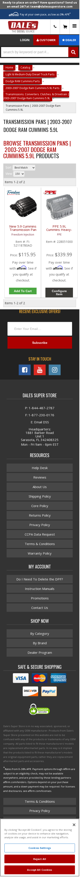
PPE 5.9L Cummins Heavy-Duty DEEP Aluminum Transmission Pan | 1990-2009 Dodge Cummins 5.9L (59, 230)
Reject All (39, 859)
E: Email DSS (40, 422)
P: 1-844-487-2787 (39, 408)
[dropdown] (74, 26)
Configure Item (59, 292)
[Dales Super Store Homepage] (23, 26)
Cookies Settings (39, 848)
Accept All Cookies (39, 869)
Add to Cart (23, 291)
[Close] (74, 825)
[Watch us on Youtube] (40, 370)
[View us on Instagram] (55, 370)
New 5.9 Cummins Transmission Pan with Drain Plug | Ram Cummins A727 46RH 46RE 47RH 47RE (22, 230)
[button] (39, 52)
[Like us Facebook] (25, 370)
